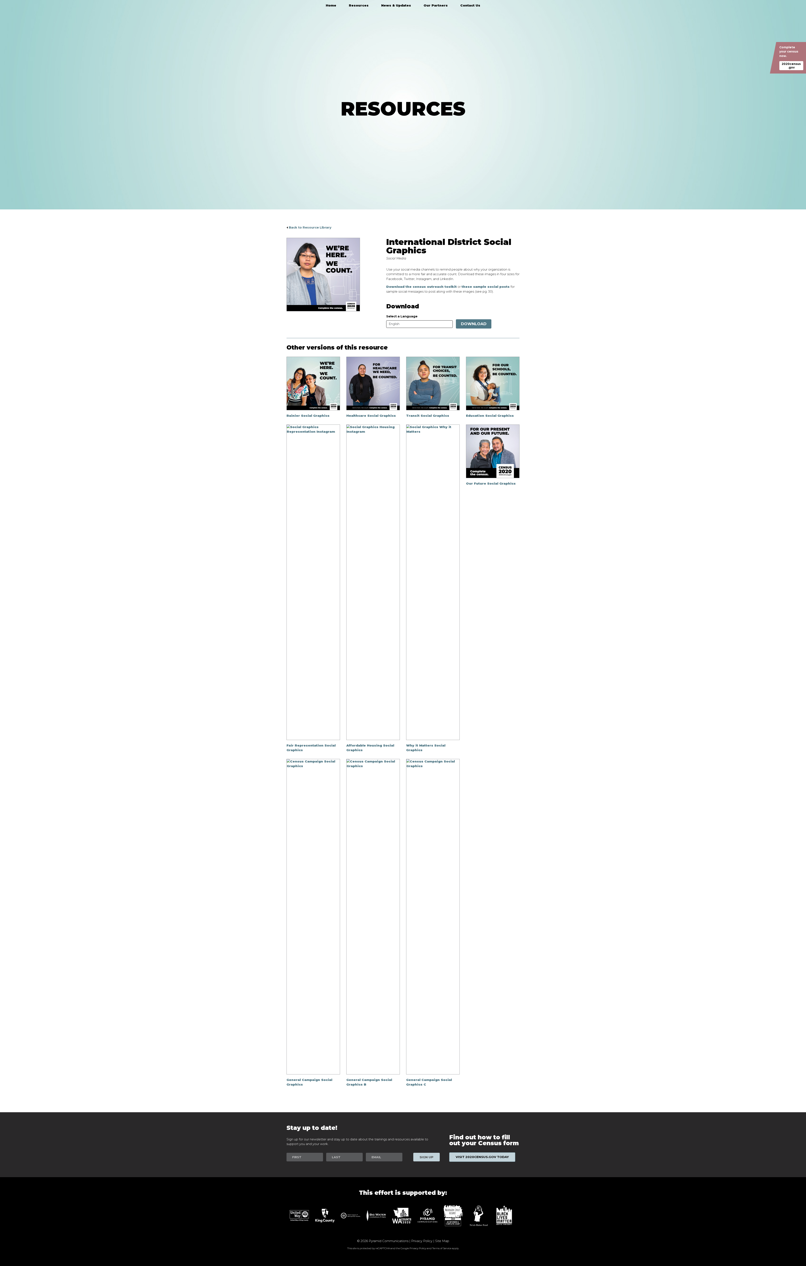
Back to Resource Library (310, 227)
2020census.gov (791, 65)
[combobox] (419, 324)
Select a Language (401, 316)
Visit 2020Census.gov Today (482, 1157)
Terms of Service (441, 1248)
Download (474, 324)
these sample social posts (486, 287)
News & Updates (396, 5)
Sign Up (426, 1157)
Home (331, 5)
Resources (359, 5)
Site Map (442, 1241)
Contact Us (470, 5)
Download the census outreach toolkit (421, 287)
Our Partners (436, 5)
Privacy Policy (421, 1241)
